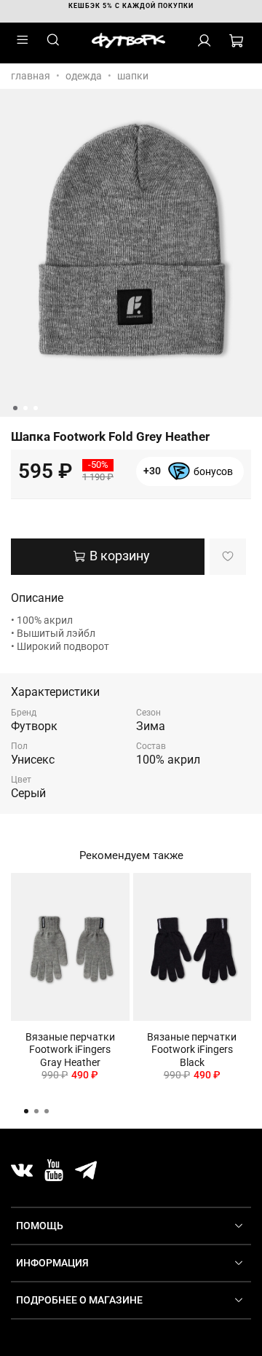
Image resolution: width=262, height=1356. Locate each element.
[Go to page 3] (46, 1111)
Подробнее (188, 478)
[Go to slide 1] (15, 408)
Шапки (132, 76)
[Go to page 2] (36, 1111)
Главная (30, 76)
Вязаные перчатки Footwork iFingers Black (192, 1049)
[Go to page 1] (26, 1111)
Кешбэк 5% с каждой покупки (131, 5)
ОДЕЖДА (84, 76)
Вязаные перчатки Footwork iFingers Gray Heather (70, 1049)
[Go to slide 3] (35, 408)
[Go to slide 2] (25, 408)
